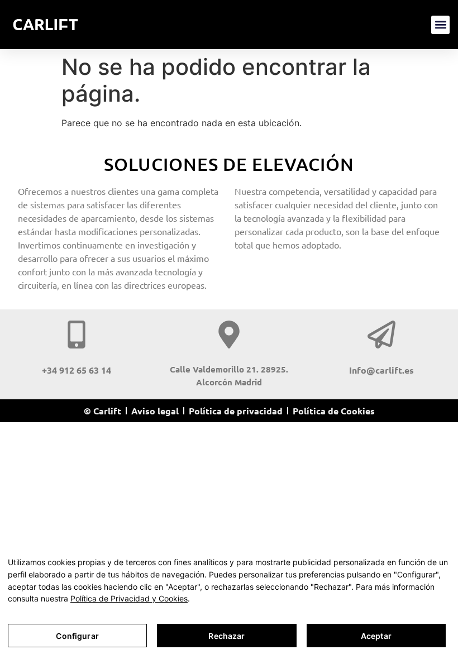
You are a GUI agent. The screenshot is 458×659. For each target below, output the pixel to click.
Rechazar (226, 636)
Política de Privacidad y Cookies (129, 598)
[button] (440, 25)
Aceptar (376, 636)
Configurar (77, 636)
